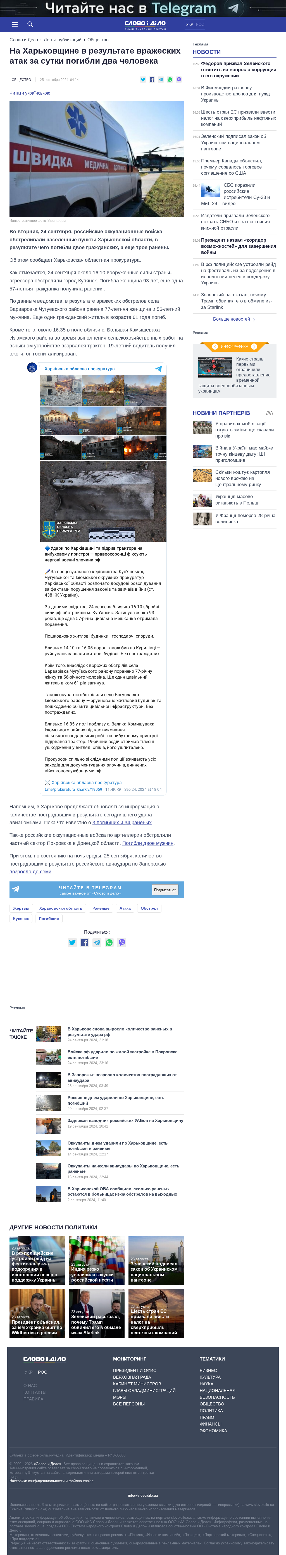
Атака (125, 908)
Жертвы (21, 908)
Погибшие (49, 918)
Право (207, 1417)
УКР (189, 24)
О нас (30, 1385)
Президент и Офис (134, 1370)
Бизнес (208, 1370)
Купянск (21, 918)
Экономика (213, 1430)
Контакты (34, 1392)
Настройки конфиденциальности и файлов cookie (51, 1481)
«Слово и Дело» (47, 1464)
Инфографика (234, 347)
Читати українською (29, 93)
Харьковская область (60, 908)
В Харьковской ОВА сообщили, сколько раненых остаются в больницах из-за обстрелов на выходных (122, 1194)
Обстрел (149, 908)
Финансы (210, 1424)
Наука (206, 1383)
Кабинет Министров (137, 1383)
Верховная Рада (132, 1377)
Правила (33, 1399)
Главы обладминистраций (144, 1390)
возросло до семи (30, 871)
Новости (207, 52)
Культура (210, 1377)
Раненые (100, 908)
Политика (211, 1410)
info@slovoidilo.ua (143, 1495)
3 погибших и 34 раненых (122, 822)
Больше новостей (231, 319)
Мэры (119, 1397)
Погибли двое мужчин (147, 843)
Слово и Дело (23, 39)
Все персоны (129, 1404)
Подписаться (165, 890)
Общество (98, 39)
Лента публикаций (63, 39)
